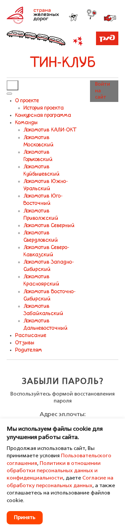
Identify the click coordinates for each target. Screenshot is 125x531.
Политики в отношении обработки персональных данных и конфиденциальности (54, 471)
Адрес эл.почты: (63, 414)
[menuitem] (27, 101)
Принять (24, 517)
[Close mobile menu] (9, 94)
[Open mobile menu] (12, 85)
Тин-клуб (63, 63)
